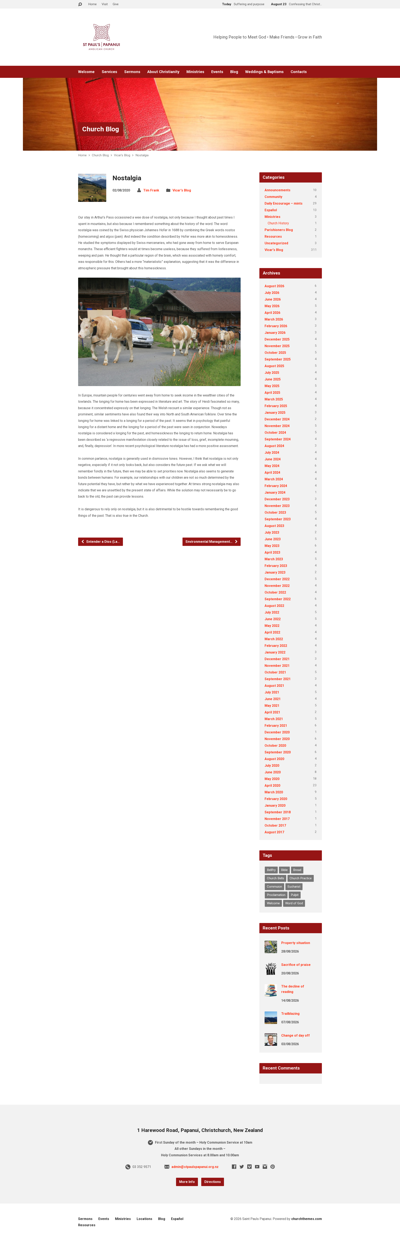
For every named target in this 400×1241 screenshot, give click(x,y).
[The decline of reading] (271, 994)
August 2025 (274, 366)
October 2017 (275, 825)
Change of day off (295, 1035)
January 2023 (275, 572)
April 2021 (272, 712)
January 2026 (275, 333)
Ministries (195, 72)
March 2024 (274, 479)
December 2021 (277, 659)
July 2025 (272, 373)
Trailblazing (290, 1014)
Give (116, 4)
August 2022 (274, 606)
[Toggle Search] (80, 4)
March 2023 (274, 559)
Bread (297, 870)
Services (109, 72)
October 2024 (275, 433)
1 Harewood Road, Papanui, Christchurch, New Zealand (200, 1130)
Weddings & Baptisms (264, 72)
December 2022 (277, 579)
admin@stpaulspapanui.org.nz (195, 1167)
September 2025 (278, 359)
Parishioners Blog (279, 230)
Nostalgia (142, 155)
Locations (144, 1219)
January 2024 (275, 492)
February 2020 (276, 799)
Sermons (132, 72)
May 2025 (272, 386)
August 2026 (274, 286)
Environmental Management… (209, 542)
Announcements (277, 190)
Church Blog (100, 129)
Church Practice (301, 878)
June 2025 (273, 379)
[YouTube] (257, 1166)
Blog (234, 72)
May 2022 (272, 626)
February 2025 (276, 406)
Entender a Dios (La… (103, 542)
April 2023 (272, 552)
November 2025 (277, 346)
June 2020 (273, 772)
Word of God (294, 903)
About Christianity (163, 72)
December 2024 (277, 419)
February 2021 (276, 726)
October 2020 (275, 746)
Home (92, 4)
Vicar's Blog (122, 155)
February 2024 (276, 486)
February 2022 (276, 646)
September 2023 (278, 519)
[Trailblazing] (271, 1021)
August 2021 (274, 686)
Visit (105, 4)
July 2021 (272, 692)
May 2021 (272, 706)
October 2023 (275, 512)
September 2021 (278, 679)
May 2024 (272, 466)
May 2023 (272, 546)
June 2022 (273, 619)
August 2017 (274, 832)
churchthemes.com (306, 1219)
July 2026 (272, 293)
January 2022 (275, 652)
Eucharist (294, 886)
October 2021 (275, 672)
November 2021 (277, 666)
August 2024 (274, 446)
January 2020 (275, 805)
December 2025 (277, 339)
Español (271, 210)
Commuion (274, 886)
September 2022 (278, 599)
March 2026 (274, 319)
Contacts (299, 72)
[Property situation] (271, 950)
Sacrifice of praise (296, 965)
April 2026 (272, 313)
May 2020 (272, 779)
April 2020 (272, 786)
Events (217, 72)
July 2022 (272, 612)
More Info (187, 1182)
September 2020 (278, 752)
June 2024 (273, 459)
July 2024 (272, 453)
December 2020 (277, 732)
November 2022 (277, 586)
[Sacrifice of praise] (271, 972)
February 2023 (276, 566)
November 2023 (277, 506)
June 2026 (273, 299)
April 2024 (272, 473)
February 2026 (276, 326)
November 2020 (277, 739)
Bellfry (271, 870)
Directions (212, 1182)
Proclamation (276, 895)
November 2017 (277, 819)
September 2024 (278, 439)
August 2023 (274, 526)
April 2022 (272, 632)
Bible (284, 870)
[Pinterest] (272, 1166)
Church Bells (275, 878)
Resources (273, 237)
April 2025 (272, 393)
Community (273, 197)
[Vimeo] (249, 1166)
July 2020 (272, 766)
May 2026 (272, 306)
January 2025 (275, 413)
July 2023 (272, 532)
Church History (278, 223)
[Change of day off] (271, 1043)
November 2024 (277, 426)
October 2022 (275, 592)
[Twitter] (242, 1166)
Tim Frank (151, 190)
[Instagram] (265, 1166)
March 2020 (274, 792)
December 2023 (277, 499)
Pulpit (295, 895)
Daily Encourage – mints (283, 203)
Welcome (86, 72)
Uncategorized (276, 243)
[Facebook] (234, 1166)
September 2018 (278, 812)
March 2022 (274, 639)
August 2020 (274, 759)
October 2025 (275, 353)
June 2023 (273, 539)
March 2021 (274, 719)
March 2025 (274, 399)
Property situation (295, 943)
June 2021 (273, 699)
